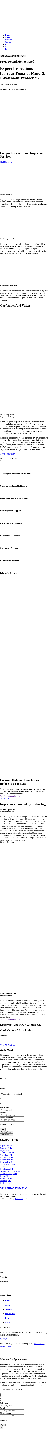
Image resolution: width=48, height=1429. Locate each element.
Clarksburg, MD (6, 1155)
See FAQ (4, 1339)
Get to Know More (7, 454)
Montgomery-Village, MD (10, 1171)
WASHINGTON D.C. (14, 1188)
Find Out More (6, 162)
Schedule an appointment (10, 796)
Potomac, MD (5, 1181)
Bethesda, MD (6, 1148)
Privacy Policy (39, 1343)
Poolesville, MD (6, 1178)
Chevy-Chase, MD (7, 1153)
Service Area (10, 42)
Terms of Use (5, 1346)
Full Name (5, 1107)
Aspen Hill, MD (6, 1146)
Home (7, 35)
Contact (8, 47)
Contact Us (4, 798)
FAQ (7, 49)
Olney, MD (4, 1176)
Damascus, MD (6, 1157)
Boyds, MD (5, 1150)
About (7, 37)
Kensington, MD (7, 1169)
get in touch (18, 1198)
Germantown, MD (7, 1167)
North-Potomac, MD (8, 1174)
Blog (7, 44)
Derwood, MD (6, 1162)
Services (8, 40)
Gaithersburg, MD (7, 1164)
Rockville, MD (6, 1183)
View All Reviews (7, 1045)
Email (3, 1112)
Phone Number (6, 1118)
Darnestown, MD (7, 1160)
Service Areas (6, 1132)
